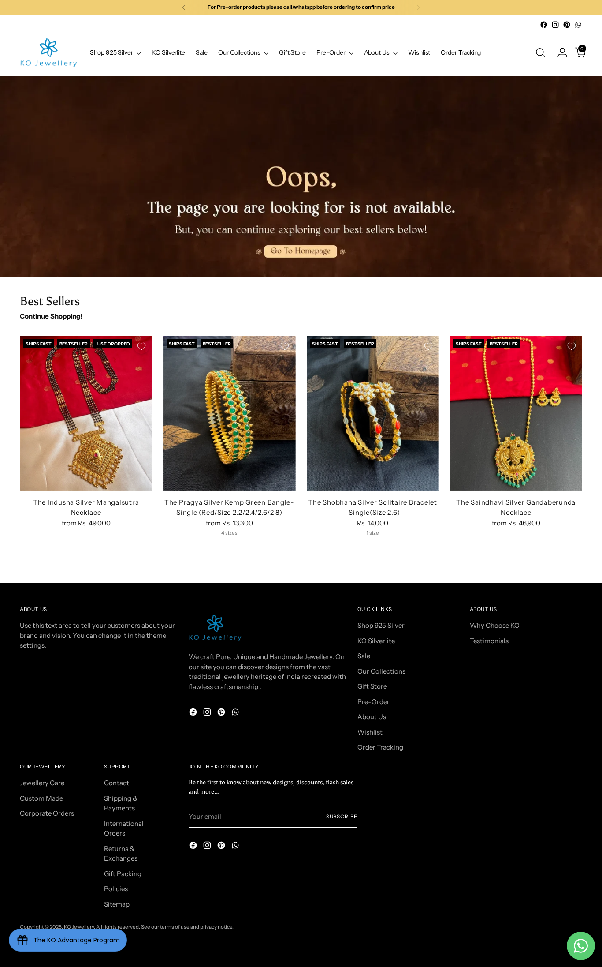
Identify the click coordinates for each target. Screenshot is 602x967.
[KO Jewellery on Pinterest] (567, 25)
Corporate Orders (47, 813)
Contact (116, 783)
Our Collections (381, 671)
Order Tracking (380, 747)
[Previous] (183, 7)
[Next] (418, 7)
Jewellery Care (42, 783)
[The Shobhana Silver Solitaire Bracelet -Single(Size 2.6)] (373, 413)
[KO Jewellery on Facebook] (544, 25)
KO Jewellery (79, 927)
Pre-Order (373, 701)
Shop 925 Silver (381, 625)
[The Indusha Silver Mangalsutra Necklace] (86, 413)
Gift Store (372, 686)
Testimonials (489, 641)
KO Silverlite (376, 641)
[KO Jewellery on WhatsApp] (578, 25)
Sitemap (117, 904)
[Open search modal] (540, 52)
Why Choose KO (495, 625)
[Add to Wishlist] (141, 346)
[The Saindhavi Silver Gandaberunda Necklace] (516, 413)
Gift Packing (122, 874)
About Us (371, 716)
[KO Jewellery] (48, 52)
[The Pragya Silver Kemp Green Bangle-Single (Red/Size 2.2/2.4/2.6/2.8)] (229, 413)
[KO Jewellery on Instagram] (555, 25)
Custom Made (41, 798)
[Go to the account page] (559, 52)
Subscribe (341, 816)
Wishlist (370, 732)
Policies (116, 889)
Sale (363, 656)
